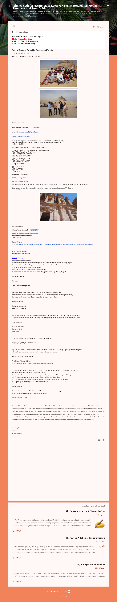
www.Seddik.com (18, 190)
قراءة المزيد (16, 531)
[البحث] (9, 6)
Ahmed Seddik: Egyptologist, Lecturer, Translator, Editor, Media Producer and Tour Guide (55, 7)
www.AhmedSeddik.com (21, 136)
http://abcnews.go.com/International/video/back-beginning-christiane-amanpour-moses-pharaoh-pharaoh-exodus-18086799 (52, 244)
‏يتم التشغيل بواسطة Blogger (57, 591)
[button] (13, 26)
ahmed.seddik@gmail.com (28, 132)
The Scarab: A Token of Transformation (85, 537)
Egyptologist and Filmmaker (91, 564)
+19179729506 (34, 127)
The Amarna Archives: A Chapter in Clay (85, 511)
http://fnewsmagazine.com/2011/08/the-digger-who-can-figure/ (32, 363)
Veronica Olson (53, 596)
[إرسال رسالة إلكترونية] (98, 441)
